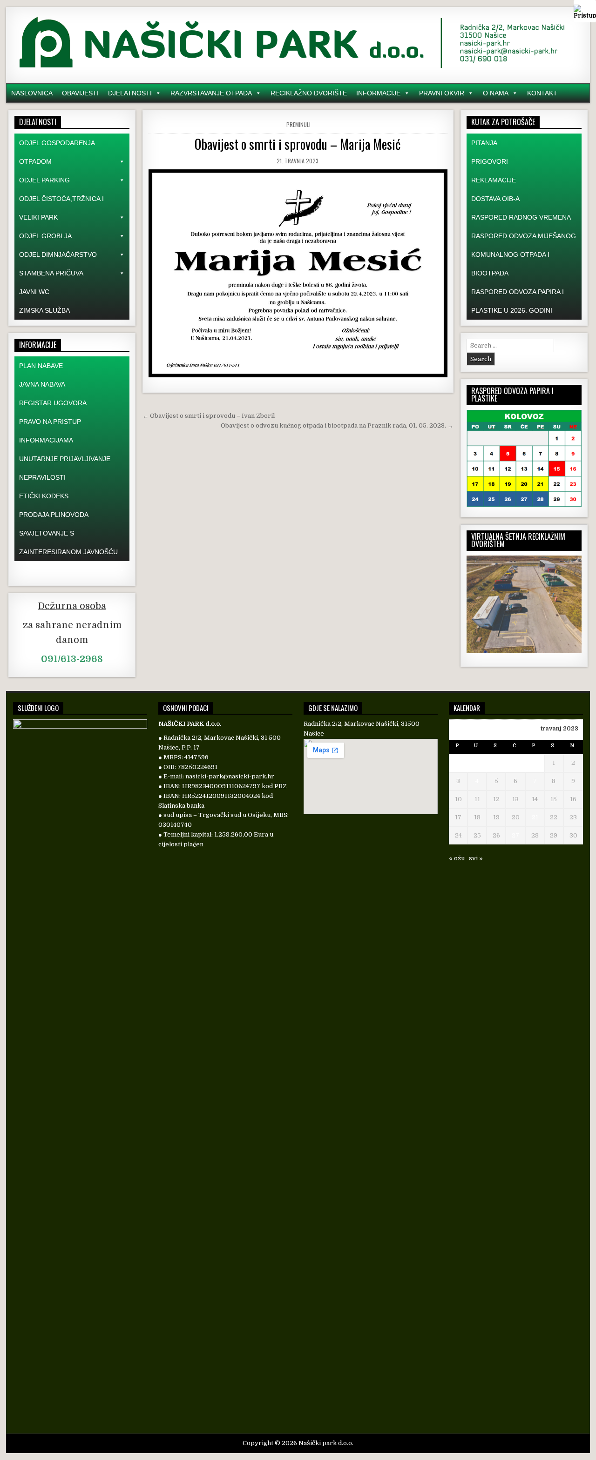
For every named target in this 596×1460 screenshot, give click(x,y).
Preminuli (298, 124)
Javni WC (34, 291)
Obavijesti (80, 93)
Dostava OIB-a (495, 198)
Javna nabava (42, 384)
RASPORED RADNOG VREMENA (521, 217)
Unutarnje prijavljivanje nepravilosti (64, 468)
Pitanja (484, 143)
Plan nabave (41, 365)
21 (535, 817)
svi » (476, 858)
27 (515, 835)
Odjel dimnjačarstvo (58, 254)
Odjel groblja (45, 236)
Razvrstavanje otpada (211, 93)
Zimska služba (44, 310)
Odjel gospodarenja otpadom (57, 152)
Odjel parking (44, 180)
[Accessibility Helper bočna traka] (585, 11)
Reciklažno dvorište (309, 93)
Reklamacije (493, 180)
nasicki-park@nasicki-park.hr (229, 776)
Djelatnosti (130, 93)
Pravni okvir (441, 93)
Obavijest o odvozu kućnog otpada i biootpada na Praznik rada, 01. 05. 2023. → (337, 425)
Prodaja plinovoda (53, 514)
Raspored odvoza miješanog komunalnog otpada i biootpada (523, 254)
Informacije (378, 93)
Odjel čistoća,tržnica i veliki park (61, 208)
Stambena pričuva (51, 273)
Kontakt (542, 93)
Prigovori (489, 161)
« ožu (457, 858)
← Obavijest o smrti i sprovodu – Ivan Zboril (208, 415)
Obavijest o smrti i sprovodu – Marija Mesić (298, 144)
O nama (495, 93)
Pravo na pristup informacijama (50, 431)
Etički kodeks (43, 496)
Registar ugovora (53, 403)
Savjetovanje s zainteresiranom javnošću (68, 542)
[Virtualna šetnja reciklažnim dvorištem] (524, 651)
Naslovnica (32, 93)
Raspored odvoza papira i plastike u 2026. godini (517, 301)
